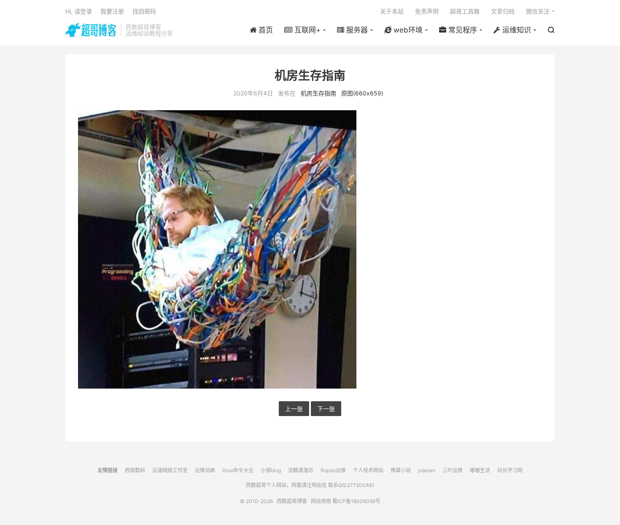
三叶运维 (452, 470)
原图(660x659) (362, 93)
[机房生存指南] (310, 249)
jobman (426, 470)
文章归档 (503, 11)
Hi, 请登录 (78, 11)
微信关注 (538, 11)
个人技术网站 (368, 470)
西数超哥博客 (90, 30)
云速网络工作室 (170, 470)
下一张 (326, 408)
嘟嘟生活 (480, 470)
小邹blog (271, 470)
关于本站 (392, 11)
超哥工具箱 (465, 11)
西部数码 (135, 470)
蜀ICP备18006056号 (356, 501)
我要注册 (112, 11)
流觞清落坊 (300, 470)
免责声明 (427, 11)
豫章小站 (401, 470)
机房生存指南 (318, 93)
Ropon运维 (333, 470)
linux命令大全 (237, 470)
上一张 (294, 408)
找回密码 (144, 11)
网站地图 (321, 501)
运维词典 (205, 470)
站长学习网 (510, 470)
